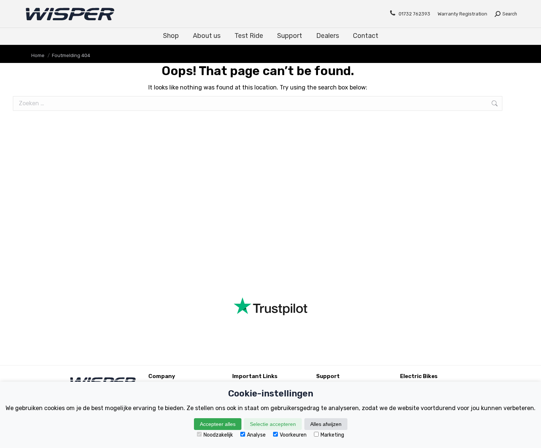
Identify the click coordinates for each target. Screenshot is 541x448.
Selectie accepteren (273, 424)
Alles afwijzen (326, 424)
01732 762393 (414, 14)
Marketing (332, 435)
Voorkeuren (293, 435)
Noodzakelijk (218, 435)
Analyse (256, 435)
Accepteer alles (218, 424)
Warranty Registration (462, 14)
